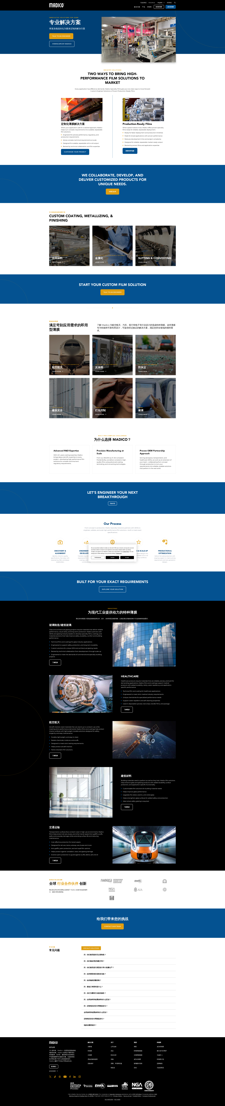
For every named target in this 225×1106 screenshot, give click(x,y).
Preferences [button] (119, 553)
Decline (112, 557)
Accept (127, 557)
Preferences (98, 557)
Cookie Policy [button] (126, 551)
